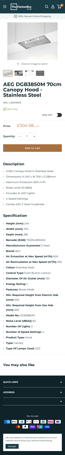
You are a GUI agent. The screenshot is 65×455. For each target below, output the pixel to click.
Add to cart (32, 148)
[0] (59, 7)
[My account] (52, 6)
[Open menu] (4, 6)
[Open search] (46, 6)
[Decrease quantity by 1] (19, 136)
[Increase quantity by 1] (34, 136)
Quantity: (9, 136)
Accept (12, 446)
